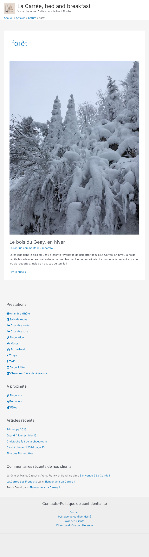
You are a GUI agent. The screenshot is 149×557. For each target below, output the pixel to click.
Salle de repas (18, 319)
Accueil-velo (18, 349)
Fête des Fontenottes (20, 453)
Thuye (12, 355)
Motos (14, 343)
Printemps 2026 (17, 429)
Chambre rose (19, 331)
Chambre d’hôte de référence (28, 373)
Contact (74, 512)
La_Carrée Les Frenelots (22, 481)
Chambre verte (19, 325)
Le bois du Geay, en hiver (37, 242)
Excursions (16, 401)
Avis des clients (74, 521)
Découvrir (15, 395)
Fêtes (13, 407)
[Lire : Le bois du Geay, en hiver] (74, 148)
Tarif (11, 361)
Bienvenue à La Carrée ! (95, 475)
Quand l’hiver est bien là (21, 435)
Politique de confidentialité (74, 516)
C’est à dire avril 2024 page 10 (26, 447)
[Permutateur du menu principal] (141, 8)
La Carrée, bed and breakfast (54, 6)
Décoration (16, 337)
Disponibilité (17, 367)
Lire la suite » (18, 271)
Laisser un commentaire (25, 248)
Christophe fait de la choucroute (27, 441)
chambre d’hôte (20, 313)
